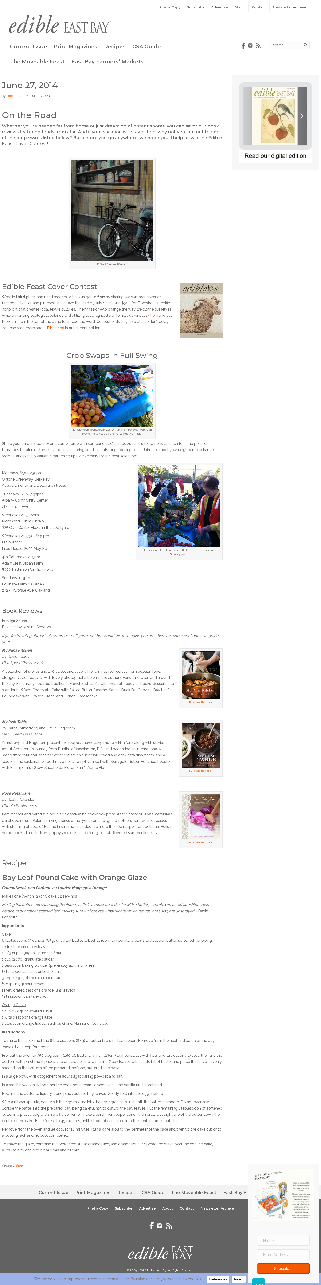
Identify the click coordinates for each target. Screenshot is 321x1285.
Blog (19, 1165)
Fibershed (55, 328)
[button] (283, 1268)
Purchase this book (200, 702)
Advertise (219, 7)
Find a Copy (170, 7)
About (240, 7)
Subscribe (195, 7)
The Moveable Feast (37, 62)
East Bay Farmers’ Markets (107, 62)
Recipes (114, 46)
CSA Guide (146, 46)
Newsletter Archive (289, 7)
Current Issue (28, 46)
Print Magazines (75, 46)
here (154, 315)
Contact (259, 7)
